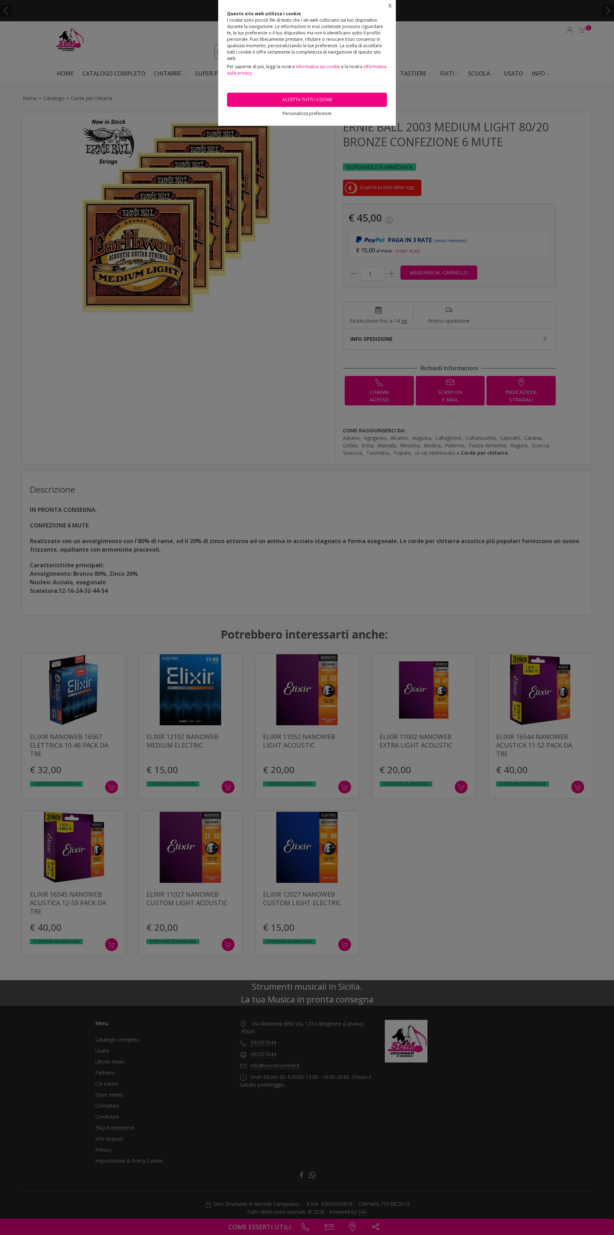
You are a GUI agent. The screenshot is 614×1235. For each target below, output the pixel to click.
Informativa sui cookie (318, 67)
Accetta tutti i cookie (307, 100)
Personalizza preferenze (307, 113)
